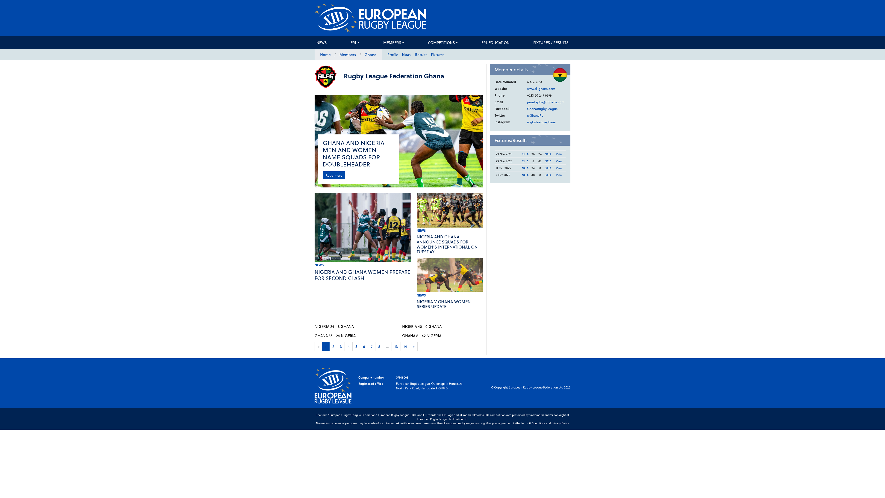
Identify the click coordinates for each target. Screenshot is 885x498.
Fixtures (437, 54)
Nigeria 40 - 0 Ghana (422, 326)
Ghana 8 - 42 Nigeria (421, 335)
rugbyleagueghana (541, 122)
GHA (525, 154)
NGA (548, 154)
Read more (334, 175)
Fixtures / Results (551, 42)
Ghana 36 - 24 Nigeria (335, 335)
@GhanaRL (535, 115)
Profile (392, 54)
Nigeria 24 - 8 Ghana (334, 326)
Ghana (370, 54)
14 (405, 346)
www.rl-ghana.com (541, 88)
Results (421, 54)
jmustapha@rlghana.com (545, 102)
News (321, 42)
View (559, 154)
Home (325, 54)
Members (392, 42)
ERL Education (495, 42)
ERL (354, 42)
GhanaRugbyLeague (542, 108)
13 (396, 346)
